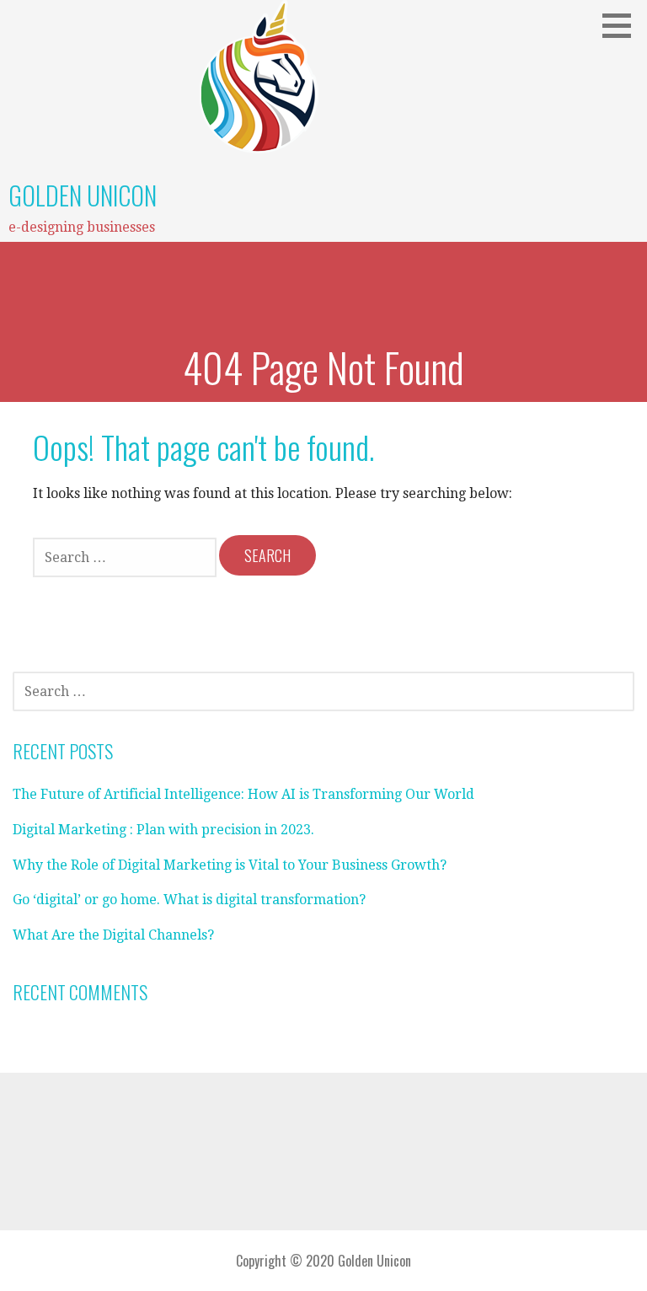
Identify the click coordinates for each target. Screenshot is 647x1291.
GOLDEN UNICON (82, 195)
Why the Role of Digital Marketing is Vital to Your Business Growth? (229, 865)
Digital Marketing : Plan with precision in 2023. (163, 830)
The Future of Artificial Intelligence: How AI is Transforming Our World (243, 794)
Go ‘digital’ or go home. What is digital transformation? (189, 900)
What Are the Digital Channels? (113, 935)
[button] (622, 25)
